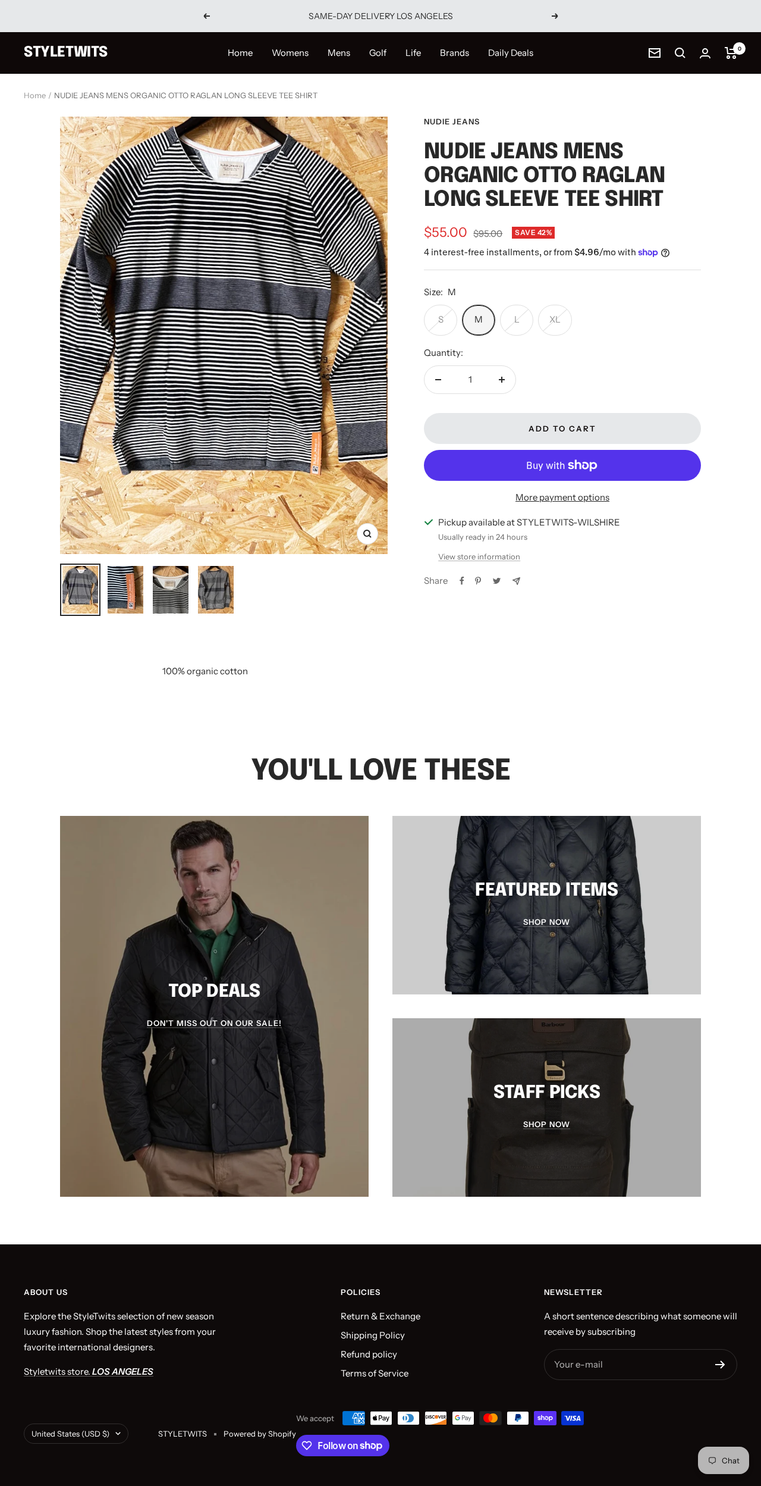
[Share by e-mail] (516, 581)
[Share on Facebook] (462, 581)
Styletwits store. (88, 1371)
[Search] (680, 53)
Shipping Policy (373, 1335)
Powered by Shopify (260, 1433)
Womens (290, 52)
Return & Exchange (380, 1316)
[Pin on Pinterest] (478, 581)
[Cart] (731, 53)
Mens (339, 52)
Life (413, 52)
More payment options (562, 497)
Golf (377, 52)
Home (240, 52)
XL (555, 319)
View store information (479, 556)
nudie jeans (452, 121)
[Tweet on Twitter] (497, 581)
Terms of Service (374, 1373)
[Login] (705, 53)
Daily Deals (510, 52)
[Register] (720, 1364)
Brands (454, 52)
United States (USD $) (70, 1433)
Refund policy (369, 1354)
